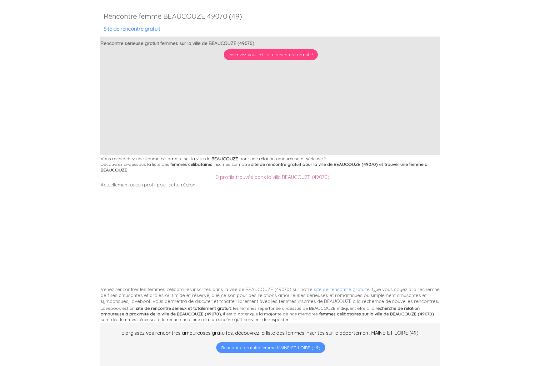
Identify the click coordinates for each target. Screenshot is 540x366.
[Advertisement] (501, 326)
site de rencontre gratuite (342, 289)
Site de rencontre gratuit (132, 29)
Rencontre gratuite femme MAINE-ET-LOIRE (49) (270, 347)
